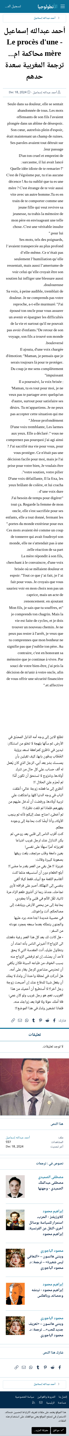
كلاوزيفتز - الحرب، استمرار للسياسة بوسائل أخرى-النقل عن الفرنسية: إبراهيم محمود (46, 1226)
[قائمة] (62, 6)
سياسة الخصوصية (24, 1397)
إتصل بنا (63, 1397)
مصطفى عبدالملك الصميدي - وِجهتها (50, 1186)
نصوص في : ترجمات (49, 1164)
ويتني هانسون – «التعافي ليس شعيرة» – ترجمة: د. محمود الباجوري (45, 1262)
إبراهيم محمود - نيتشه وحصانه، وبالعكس (47, 1293)
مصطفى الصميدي (50, 1177)
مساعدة (62, 1402)
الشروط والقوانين (46, 1397)
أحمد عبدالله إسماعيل (45, 92)
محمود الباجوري (51, 1251)
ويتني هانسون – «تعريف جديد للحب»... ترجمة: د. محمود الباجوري (46, 1330)
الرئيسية (50, 1402)
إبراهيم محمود (53, 1211)
